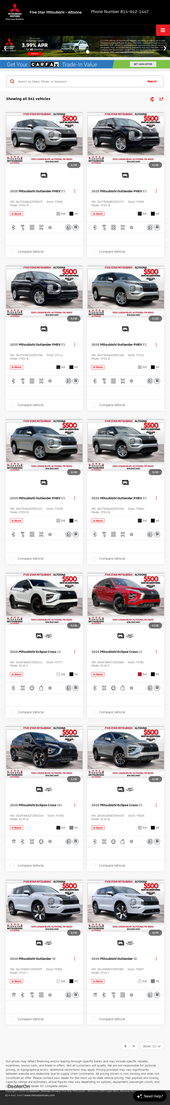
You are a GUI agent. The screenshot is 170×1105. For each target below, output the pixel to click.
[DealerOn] (19, 1086)
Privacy (56, 1091)
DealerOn (34, 1091)
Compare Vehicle (31, 251)
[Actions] (75, 191)
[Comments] (68, 227)
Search (152, 81)
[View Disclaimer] (50, 227)
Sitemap (45, 1091)
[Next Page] (133, 1046)
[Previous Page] (125, 1046)
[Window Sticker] (76, 227)
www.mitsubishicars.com (39, 1095)
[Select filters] (152, 98)
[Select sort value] (160, 99)
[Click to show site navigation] (163, 30)
